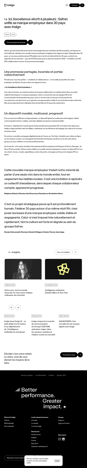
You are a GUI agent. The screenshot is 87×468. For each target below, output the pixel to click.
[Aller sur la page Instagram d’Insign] (59, 439)
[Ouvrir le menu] (66, 5)
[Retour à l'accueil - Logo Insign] (9, 5)
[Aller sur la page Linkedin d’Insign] (63, 439)
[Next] (18, 307)
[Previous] (11, 307)
